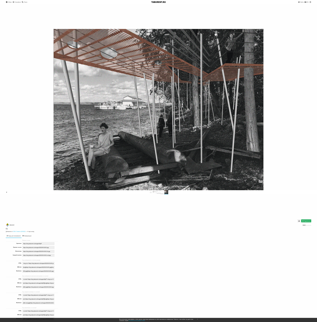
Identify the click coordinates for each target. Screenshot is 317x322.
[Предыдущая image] (6, 192)
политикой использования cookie (137, 320)
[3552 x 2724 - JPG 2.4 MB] (299, 220)
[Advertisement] (158, 16)
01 (7, 229)
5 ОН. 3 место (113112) (19, 231)
